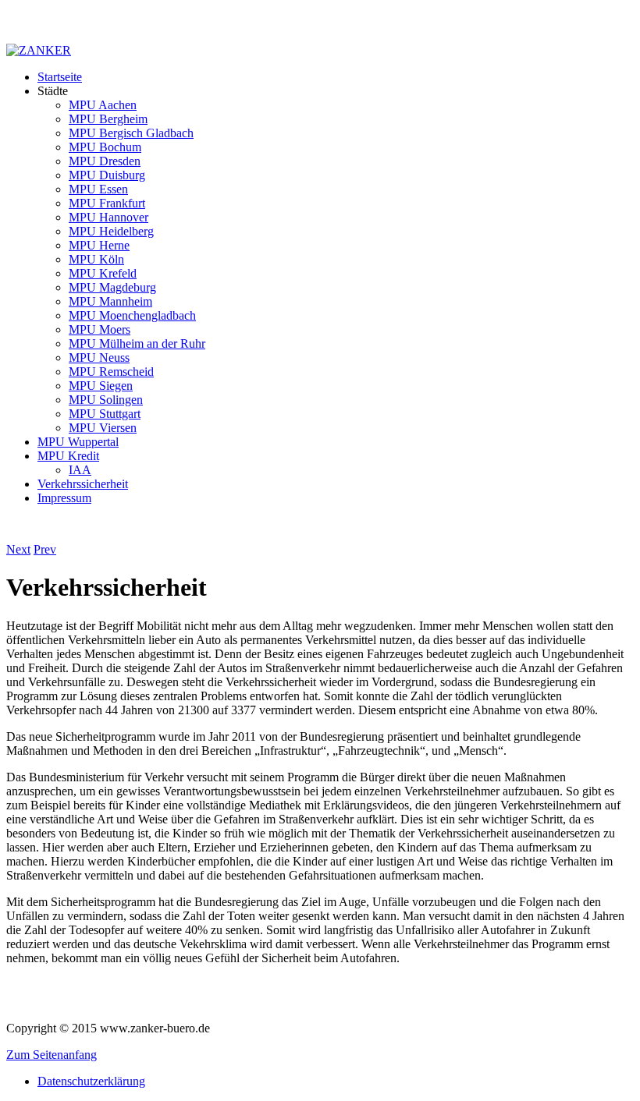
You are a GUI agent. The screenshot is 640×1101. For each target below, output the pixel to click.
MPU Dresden (104, 161)
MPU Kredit (68, 455)
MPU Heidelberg (111, 231)
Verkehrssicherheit (82, 483)
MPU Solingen (106, 399)
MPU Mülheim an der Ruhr (137, 343)
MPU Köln (96, 259)
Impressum (64, 497)
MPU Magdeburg (112, 287)
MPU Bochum (105, 147)
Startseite (59, 76)
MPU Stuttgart (104, 413)
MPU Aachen (103, 105)
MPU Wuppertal (78, 441)
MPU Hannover (108, 217)
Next (18, 549)
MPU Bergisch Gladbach (131, 133)
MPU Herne (99, 245)
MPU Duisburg (107, 175)
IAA (80, 469)
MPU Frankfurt (107, 203)
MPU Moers (99, 329)
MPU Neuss (99, 357)
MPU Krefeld (103, 273)
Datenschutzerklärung (91, 1081)
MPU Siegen (101, 385)
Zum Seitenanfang (51, 1054)
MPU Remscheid (111, 371)
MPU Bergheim (108, 119)
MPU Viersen (103, 427)
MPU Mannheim (110, 301)
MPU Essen (98, 189)
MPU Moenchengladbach (132, 315)
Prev (45, 549)
